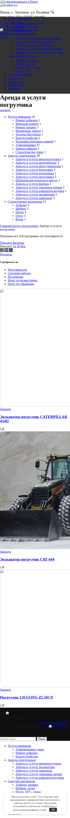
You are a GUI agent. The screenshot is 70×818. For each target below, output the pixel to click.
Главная (5, 226)
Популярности (17, 269)
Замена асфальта (26, 148)
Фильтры (6, 254)
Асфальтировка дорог (30, 23)
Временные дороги (28, 131)
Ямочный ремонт (27, 123)
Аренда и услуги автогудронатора (38, 166)
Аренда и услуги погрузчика (35, 176)
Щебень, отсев (25, 64)
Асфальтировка (26, 145)
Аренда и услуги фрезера (32, 184)
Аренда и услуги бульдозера (34, 169)
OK (53, 809)
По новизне (15, 276)
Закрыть (5, 409)
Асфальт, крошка (27, 60)
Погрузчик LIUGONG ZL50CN (26, 697)
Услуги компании (19, 116)
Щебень (21, 208)
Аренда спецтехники (22, 155)
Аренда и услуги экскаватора (35, 41)
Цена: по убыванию (21, 283)
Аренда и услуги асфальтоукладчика (40, 52)
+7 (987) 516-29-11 (12, 26)
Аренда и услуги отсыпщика (35, 173)
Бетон (19, 219)
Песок (20, 212)
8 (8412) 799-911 (10, 23)
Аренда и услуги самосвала (34, 45)
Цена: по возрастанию (22, 280)
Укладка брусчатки (28, 134)
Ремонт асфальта (27, 26)
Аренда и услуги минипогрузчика (38, 38)
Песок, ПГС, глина (28, 67)
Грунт (19, 215)
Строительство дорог (30, 152)
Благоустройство (27, 30)
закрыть (5, 110)
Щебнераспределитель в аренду (37, 180)
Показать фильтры (12, 242)
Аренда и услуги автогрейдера (36, 162)
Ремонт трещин (26, 127)
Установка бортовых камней (34, 141)
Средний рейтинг (19, 273)
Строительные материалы (25, 201)
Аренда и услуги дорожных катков (39, 48)
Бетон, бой (23, 71)
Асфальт (21, 205)
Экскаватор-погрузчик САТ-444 (27, 559)
